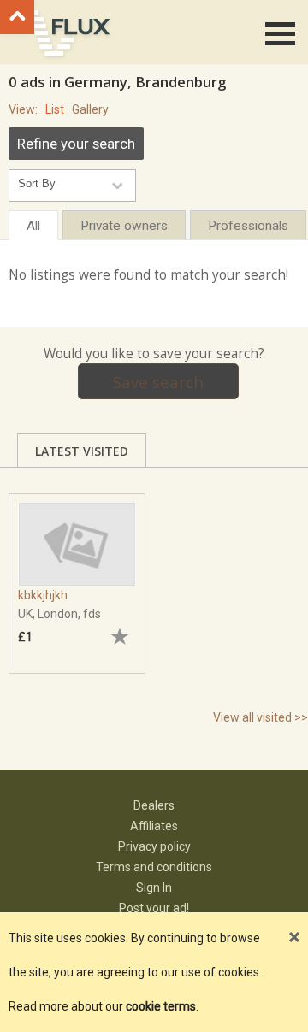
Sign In (154, 887)
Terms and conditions (154, 867)
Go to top (17, 17)
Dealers (154, 805)
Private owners (124, 225)
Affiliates (154, 826)
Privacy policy (154, 846)
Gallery (90, 109)
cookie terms (161, 1006)
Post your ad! (154, 908)
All (33, 225)
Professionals (248, 225)
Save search (158, 381)
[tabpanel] (77, 575)
